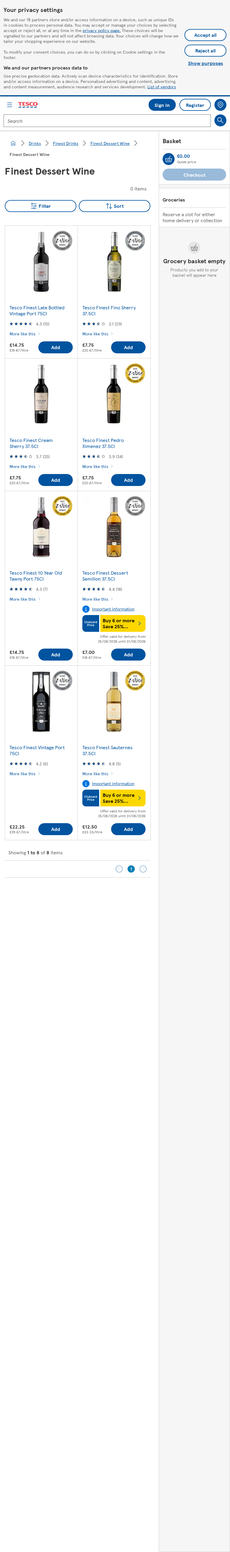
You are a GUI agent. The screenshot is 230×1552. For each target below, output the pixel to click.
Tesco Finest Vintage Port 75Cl (37, 750)
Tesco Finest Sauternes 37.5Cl (107, 750)
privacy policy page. (102, 30)
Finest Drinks (65, 143)
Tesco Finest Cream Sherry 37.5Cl (31, 443)
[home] (13, 143)
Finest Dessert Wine (110, 143)
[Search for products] (220, 120)
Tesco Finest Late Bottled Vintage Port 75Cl (37, 310)
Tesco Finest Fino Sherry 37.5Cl (109, 310)
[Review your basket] (169, 159)
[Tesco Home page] (28, 105)
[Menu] (10, 105)
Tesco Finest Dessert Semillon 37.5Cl (105, 575)
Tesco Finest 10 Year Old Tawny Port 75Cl (36, 575)
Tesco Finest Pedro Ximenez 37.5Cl (103, 443)
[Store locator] (220, 105)
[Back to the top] (118, 893)
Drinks (35, 143)
